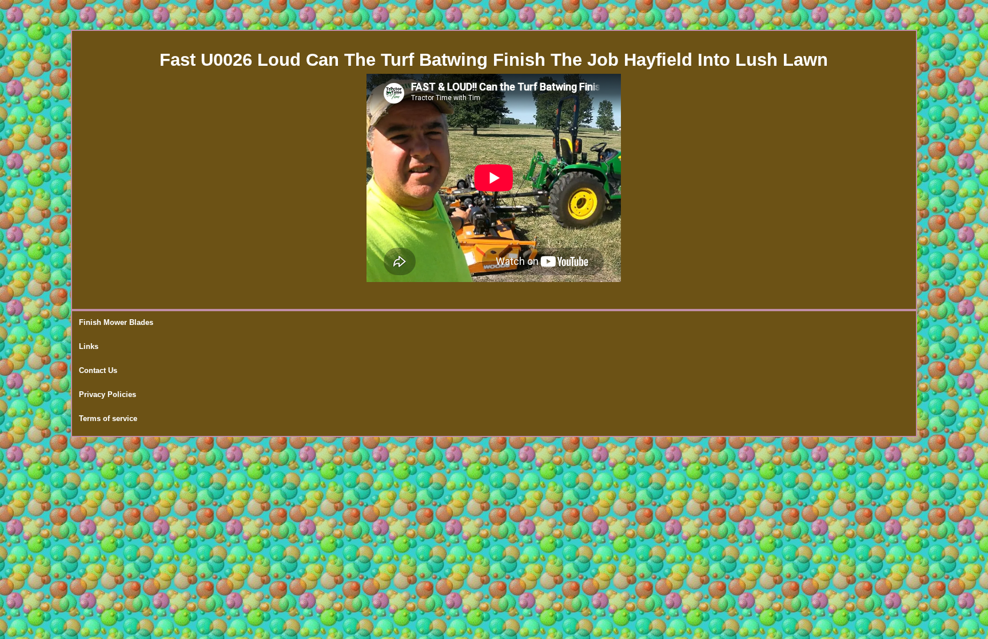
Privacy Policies (107, 394)
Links (88, 346)
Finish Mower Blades (116, 322)
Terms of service (108, 418)
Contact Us (98, 370)
